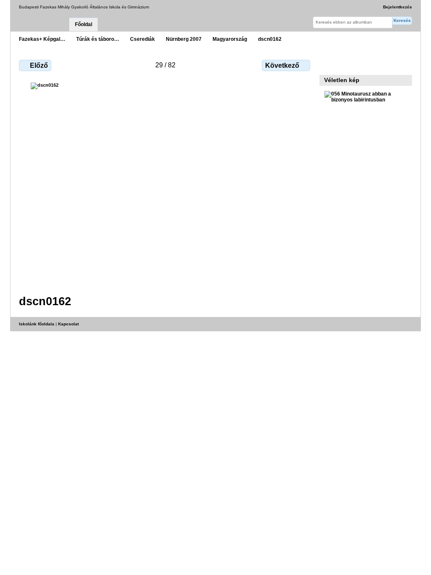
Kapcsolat (68, 324)
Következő (282, 65)
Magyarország (230, 39)
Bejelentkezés (397, 7)
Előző (39, 65)
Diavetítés (347, 64)
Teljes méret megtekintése (329, 64)
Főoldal (83, 24)
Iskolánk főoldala (36, 324)
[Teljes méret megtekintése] (165, 184)
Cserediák (142, 39)
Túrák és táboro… (97, 39)
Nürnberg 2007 (184, 39)
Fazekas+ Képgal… (42, 39)
